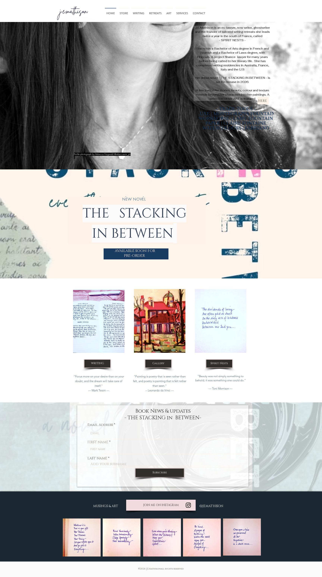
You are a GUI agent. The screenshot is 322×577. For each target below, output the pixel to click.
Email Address (100, 425)
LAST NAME (97, 458)
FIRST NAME (97, 442)
